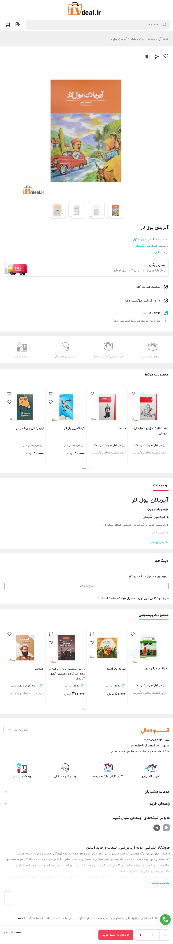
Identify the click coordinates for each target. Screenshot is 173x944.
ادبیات (151, 39)
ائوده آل (163, 39)
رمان (142, 39)
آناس (158, 252)
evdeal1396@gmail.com (145, 746)
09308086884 (153, 740)
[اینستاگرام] (166, 827)
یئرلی (133, 39)
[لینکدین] (156, 827)
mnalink (21, 918)
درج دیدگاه (86, 586)
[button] (90, 468)
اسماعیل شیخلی (145, 246)
